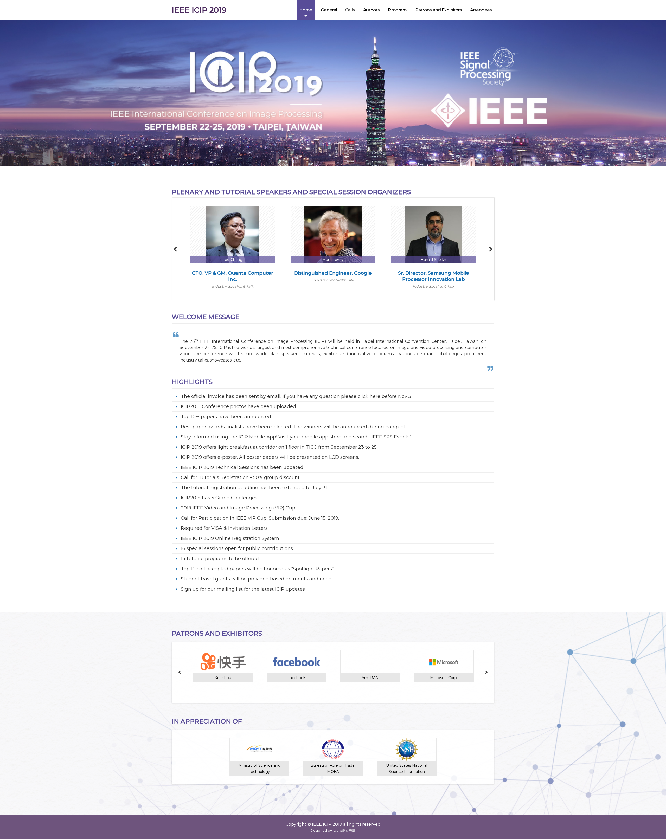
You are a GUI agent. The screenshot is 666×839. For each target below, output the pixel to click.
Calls (350, 9)
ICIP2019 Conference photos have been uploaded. (239, 406)
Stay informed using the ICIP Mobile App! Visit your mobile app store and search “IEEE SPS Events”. (296, 437)
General (329, 9)
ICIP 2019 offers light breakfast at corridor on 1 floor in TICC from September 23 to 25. (279, 447)
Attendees (481, 9)
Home (305, 9)
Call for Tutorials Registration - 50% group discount (240, 477)
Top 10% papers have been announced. (226, 417)
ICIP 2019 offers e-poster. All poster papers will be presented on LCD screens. (270, 457)
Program (397, 9)
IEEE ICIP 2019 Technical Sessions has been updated (242, 467)
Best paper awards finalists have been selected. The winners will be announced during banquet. (293, 427)
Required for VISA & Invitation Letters (224, 528)
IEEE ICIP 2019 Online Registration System (230, 538)
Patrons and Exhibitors (438, 9)
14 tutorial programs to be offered (220, 559)
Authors (371, 9)
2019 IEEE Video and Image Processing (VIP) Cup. (238, 508)
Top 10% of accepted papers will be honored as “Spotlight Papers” (257, 569)
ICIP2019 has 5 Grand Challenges (219, 498)
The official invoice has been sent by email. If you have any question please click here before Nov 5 (296, 396)
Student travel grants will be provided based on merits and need (256, 579)
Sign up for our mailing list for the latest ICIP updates (243, 589)
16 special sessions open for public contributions (237, 548)
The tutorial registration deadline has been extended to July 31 (254, 488)
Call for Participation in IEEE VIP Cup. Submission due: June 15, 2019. (260, 518)
